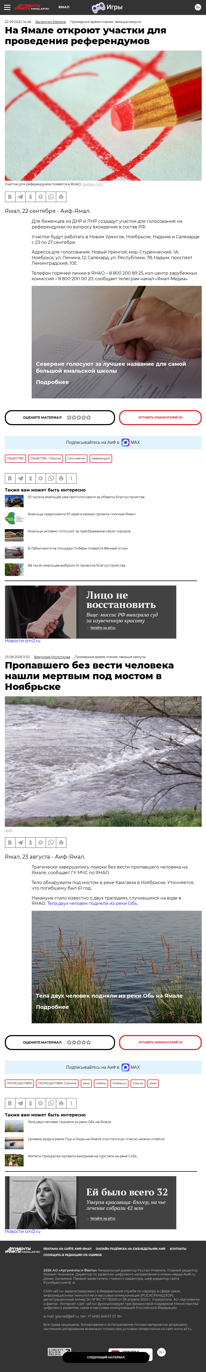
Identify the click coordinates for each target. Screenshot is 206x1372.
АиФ (8, 830)
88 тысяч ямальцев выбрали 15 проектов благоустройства (76, 565)
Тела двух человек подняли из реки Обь (92, 903)
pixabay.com (92, 184)
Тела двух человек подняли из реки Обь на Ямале (109, 996)
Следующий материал (106, 1357)
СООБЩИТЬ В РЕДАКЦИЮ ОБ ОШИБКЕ (72, 1255)
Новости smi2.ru (23, 640)
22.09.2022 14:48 (18, 22)
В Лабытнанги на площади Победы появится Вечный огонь (78, 548)
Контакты (178, 1249)
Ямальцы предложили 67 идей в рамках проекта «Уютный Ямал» (82, 514)
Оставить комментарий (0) (160, 417)
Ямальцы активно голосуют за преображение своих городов (79, 531)
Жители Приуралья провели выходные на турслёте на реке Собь (82, 1156)
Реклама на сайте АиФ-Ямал (67, 1249)
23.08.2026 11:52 (17, 657)
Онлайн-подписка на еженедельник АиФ (130, 1249)
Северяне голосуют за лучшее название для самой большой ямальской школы (111, 367)
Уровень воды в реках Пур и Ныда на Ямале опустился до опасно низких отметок (96, 1139)
